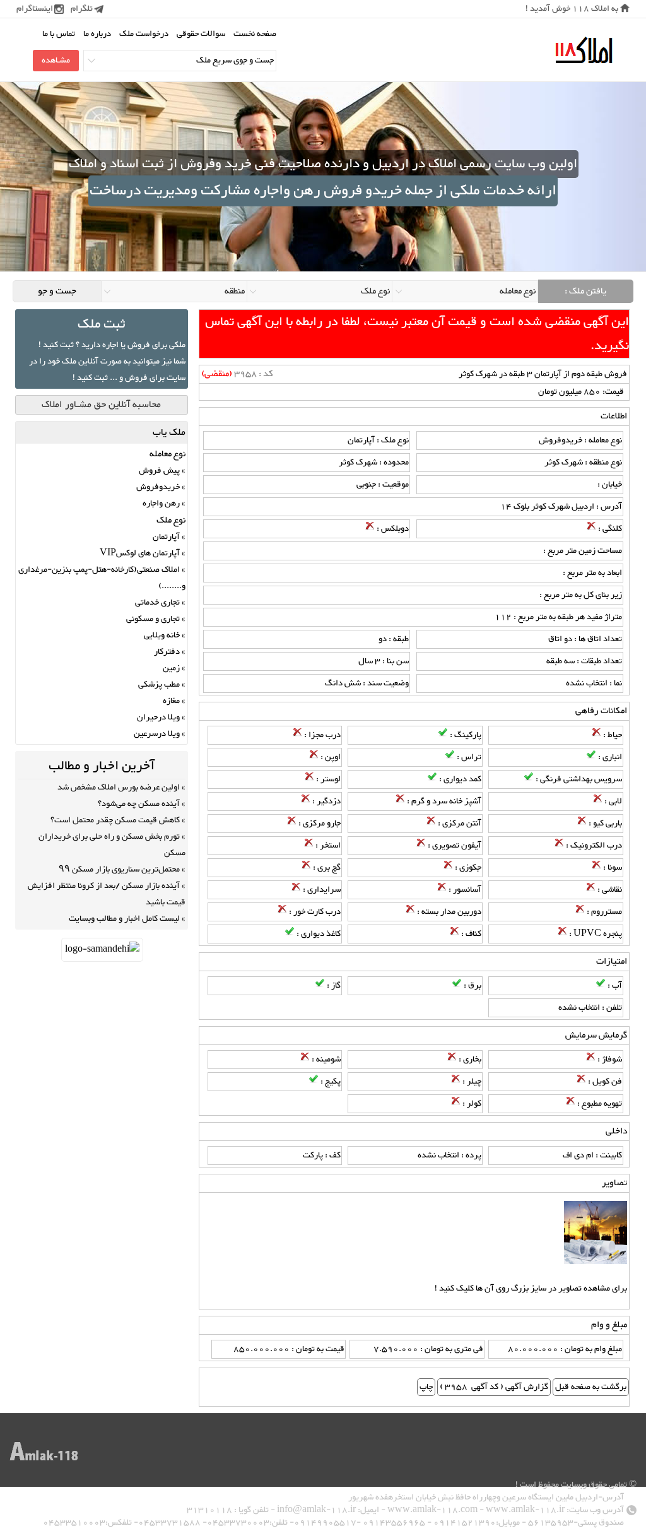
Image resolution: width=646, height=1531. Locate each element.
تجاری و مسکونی (153, 619)
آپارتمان (166, 537)
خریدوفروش (158, 487)
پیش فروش (159, 471)
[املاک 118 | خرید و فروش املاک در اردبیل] (583, 51)
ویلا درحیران (158, 717)
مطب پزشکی (159, 685)
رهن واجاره (161, 503)
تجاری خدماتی (157, 602)
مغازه (171, 701)
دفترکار (167, 652)
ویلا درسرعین (157, 734)
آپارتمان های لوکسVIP (140, 553)
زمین (171, 668)
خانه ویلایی (162, 635)
